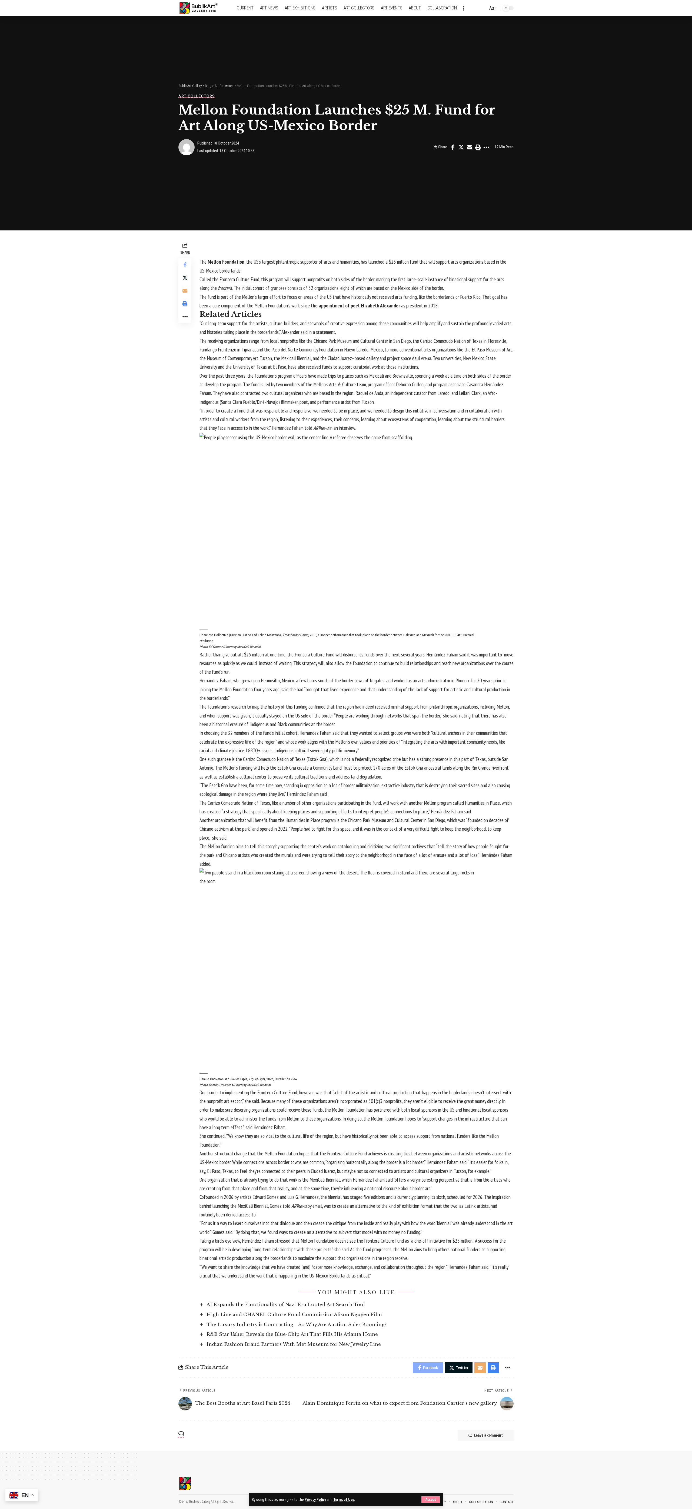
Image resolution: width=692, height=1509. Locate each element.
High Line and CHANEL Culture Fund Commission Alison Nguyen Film (294, 1314)
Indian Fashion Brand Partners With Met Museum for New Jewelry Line (294, 1344)
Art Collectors (196, 96)
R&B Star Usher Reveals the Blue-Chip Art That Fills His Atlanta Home (292, 1334)
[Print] (478, 147)
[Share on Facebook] (453, 147)
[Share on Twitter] (461, 147)
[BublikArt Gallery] (201, 8)
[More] (486, 147)
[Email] (469, 147)
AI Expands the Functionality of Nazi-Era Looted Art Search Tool (286, 1304)
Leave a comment (488, 1435)
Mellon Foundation (226, 262)
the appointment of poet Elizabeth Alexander (355, 305)
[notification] (474, 8)
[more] (463, 8)
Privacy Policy (315, 1499)
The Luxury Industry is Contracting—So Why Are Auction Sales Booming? (296, 1324)
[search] (482, 8)
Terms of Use (343, 1499)
